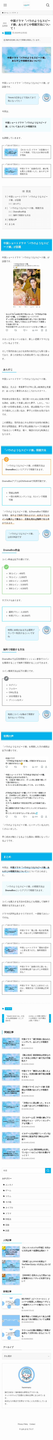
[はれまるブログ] (26, 5)
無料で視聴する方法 (21, 215)
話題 (7, 1230)
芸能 (7, 1225)
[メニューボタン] (5, 5)
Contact (32, 1424)
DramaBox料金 (19, 212)
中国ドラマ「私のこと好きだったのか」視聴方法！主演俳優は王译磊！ (34, 988)
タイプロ (9, 1208)
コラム (8, 1196)
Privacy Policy (23, 1424)
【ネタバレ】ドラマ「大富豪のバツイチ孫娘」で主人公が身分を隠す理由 (34, 152)
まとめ (12, 224)
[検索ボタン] (48, 5)
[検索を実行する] (48, 1170)
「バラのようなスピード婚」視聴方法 (26, 208)
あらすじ (17, 204)
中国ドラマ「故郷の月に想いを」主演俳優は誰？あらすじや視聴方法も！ (34, 969)
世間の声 (13, 219)
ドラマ (7, 33)
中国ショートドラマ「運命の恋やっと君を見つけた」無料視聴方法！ (34, 950)
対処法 (8, 1219)
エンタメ (9, 1185)
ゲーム (8, 1190)
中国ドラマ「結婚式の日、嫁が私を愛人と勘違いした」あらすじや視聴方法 (34, 171)
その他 (8, 1202)
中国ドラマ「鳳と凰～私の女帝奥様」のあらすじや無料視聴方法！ (34, 931)
